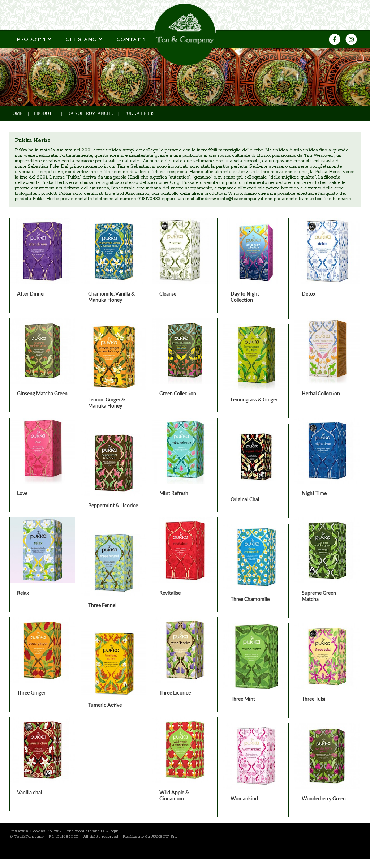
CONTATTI (131, 39)
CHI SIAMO (82, 39)
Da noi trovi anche (90, 113)
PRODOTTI (32, 39)
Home (15, 113)
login (114, 831)
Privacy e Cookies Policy (34, 831)
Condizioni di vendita (84, 831)
